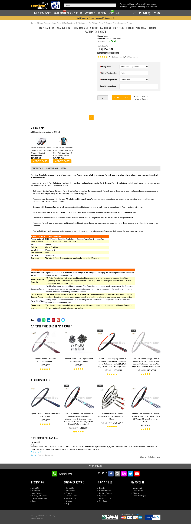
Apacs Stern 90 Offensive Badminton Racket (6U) (45, 360)
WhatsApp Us (65, 474)
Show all (143, 457)
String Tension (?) (108, 73)
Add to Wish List (142, 96)
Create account (150, 4)
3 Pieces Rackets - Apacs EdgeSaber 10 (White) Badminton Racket (112, 416)
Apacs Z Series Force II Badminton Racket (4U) (45, 415)
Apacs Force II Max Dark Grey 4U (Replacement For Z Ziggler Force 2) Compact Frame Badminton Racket (146, 417)
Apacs (105, 36)
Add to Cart (121, 97)
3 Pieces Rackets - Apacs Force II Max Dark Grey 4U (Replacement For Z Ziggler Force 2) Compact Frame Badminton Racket (84, 23)
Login (133, 4)
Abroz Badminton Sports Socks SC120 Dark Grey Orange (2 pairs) (41, 150)
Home (33, 23)
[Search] (114, 5)
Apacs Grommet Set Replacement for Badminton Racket (79, 360)
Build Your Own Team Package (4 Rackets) (95, 18)
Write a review (132, 57)
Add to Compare (142, 99)
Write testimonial (154, 457)
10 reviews (117, 57)
